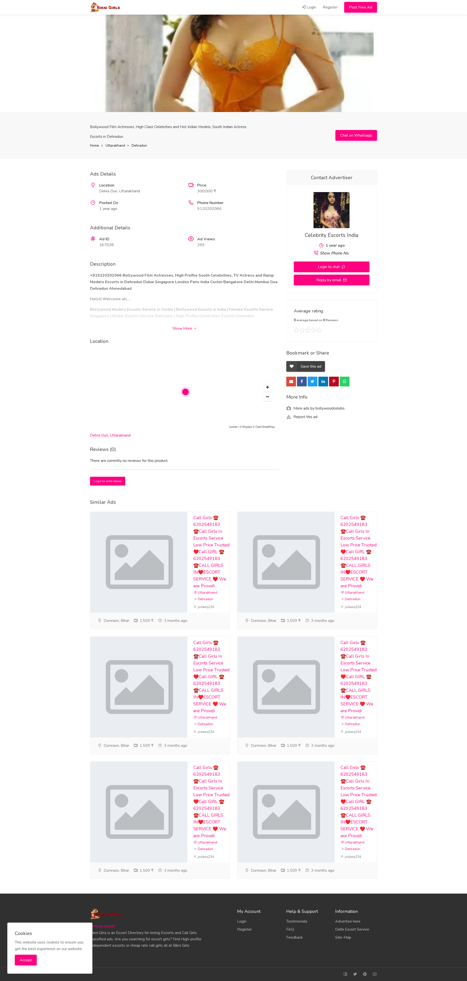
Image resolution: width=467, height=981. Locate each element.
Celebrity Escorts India (331, 235)
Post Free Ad (360, 7)
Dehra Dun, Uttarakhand (110, 435)
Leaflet (233, 427)
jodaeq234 (205, 607)
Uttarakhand (115, 145)
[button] (267, 387)
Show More (182, 328)
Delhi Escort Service (352, 929)
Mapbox (247, 427)
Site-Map (343, 937)
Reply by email (329, 280)
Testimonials (296, 921)
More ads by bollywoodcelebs (318, 408)
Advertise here (347, 921)
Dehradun (139, 145)
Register (330, 7)
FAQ (290, 929)
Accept (26, 960)
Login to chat (329, 267)
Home (94, 145)
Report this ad (304, 417)
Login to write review (108, 481)
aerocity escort (102, 926)
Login (311, 7)
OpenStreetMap (265, 427)
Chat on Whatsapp (356, 135)
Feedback (294, 937)
